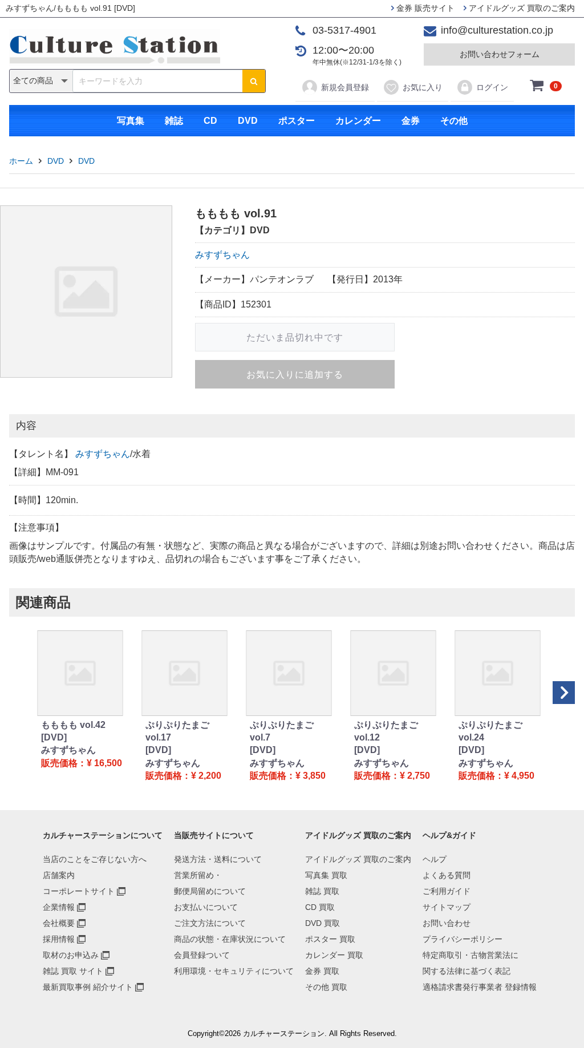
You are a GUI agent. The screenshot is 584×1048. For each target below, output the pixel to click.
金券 (411, 121)
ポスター (296, 121)
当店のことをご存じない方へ (95, 859)
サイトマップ (447, 907)
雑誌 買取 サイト (73, 971)
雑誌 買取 (322, 891)
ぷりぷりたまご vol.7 (282, 731)
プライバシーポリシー (462, 939)
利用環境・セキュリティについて (234, 971)
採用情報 (59, 939)
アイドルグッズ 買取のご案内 (521, 8)
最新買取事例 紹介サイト (88, 987)
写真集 (130, 121)
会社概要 (59, 923)
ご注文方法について (210, 923)
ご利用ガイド (447, 891)
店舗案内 (59, 875)
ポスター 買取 (330, 939)
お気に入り (423, 87)
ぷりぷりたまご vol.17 (177, 731)
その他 (454, 121)
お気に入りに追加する (294, 374)
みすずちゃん (222, 255)
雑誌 (174, 121)
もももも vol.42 (73, 725)
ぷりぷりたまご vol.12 (386, 731)
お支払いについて (206, 907)
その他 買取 (326, 987)
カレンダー (358, 121)
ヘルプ (435, 859)
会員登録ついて (202, 955)
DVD (248, 121)
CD (210, 121)
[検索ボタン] (253, 81)
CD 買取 (320, 907)
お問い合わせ (447, 923)
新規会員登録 (345, 87)
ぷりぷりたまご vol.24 (490, 731)
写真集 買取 (326, 875)
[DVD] (54, 737)
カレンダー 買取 (334, 955)
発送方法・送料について (218, 859)
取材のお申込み (71, 955)
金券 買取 (322, 971)
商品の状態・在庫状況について (230, 939)
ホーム (21, 160)
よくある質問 (447, 875)
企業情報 (59, 907)
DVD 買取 (322, 923)
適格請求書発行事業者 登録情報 (480, 987)
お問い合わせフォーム (500, 54)
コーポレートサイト (79, 891)
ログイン (492, 87)
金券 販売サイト (424, 8)
